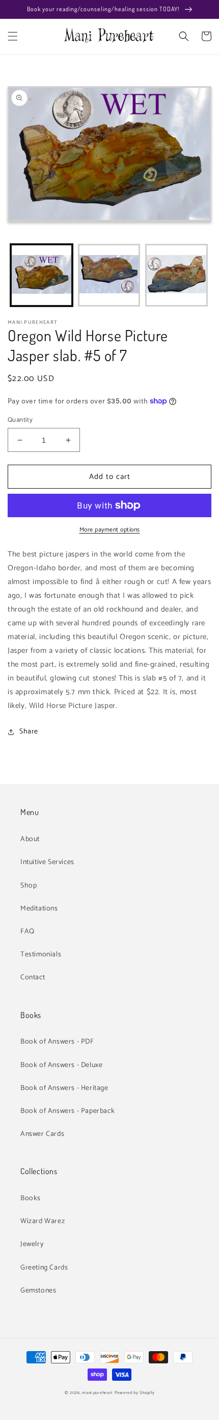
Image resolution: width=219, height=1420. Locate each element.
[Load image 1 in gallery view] (41, 275)
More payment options (109, 530)
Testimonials (40, 954)
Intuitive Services (47, 862)
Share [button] (28, 732)
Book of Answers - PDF (57, 1042)
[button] (13, 36)
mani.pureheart (97, 1392)
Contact (32, 977)
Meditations (39, 909)
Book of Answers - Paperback (67, 1111)
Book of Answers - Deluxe (61, 1065)
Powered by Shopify (135, 1392)
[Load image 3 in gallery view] (176, 275)
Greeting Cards (44, 1268)
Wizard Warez (42, 1221)
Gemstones (38, 1291)
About (30, 839)
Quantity (20, 420)
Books (30, 1198)
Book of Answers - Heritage (64, 1088)
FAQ (27, 931)
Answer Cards (42, 1134)
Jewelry (31, 1244)
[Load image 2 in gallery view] (109, 275)
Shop (28, 886)
